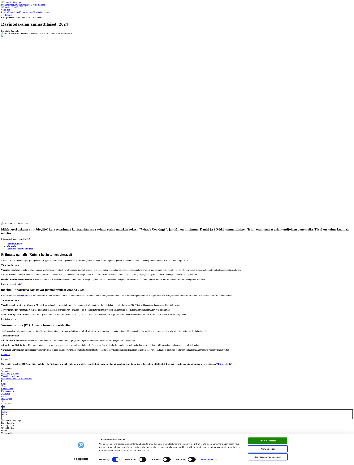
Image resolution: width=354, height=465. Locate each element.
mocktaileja (24, 295)
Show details (207, 459)
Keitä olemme (39, 5)
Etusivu (4, 12)
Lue (5, 354)
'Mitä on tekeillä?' (224, 364)
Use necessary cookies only (267, 457)
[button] (177, 414)
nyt (16, 319)
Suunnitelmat (7, 5)
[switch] (142, 459)
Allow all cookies (268, 441)
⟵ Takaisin (6, 15)
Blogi (30, 5)
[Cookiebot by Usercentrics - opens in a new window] (81, 460)
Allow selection (268, 449)
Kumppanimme (20, 5)
